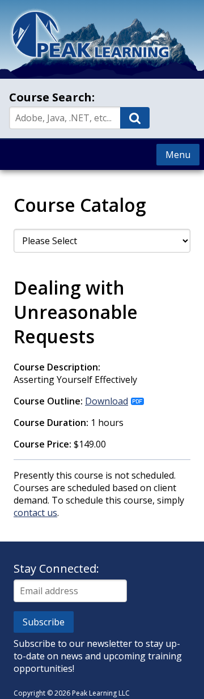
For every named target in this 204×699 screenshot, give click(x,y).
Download (106, 401)
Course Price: (42, 444)
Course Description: (57, 367)
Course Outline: (48, 401)
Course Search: (52, 97)
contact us (35, 512)
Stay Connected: (56, 568)
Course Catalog (80, 205)
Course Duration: (51, 422)
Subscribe (44, 622)
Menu (177, 154)
